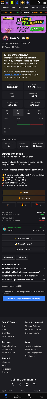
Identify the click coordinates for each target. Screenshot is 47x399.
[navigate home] (2, 2)
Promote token (9, 346)
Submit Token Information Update (24, 298)
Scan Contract (25, 249)
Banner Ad (7, 349)
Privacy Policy (31, 349)
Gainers (26, 7)
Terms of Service (33, 346)
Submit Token (8, 352)
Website (7, 47)
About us (6, 362)
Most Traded (8, 336)
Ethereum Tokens (33, 329)
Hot (19, 7)
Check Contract (25, 244)
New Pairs (35, 7)
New (4, 329)
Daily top (6, 333)
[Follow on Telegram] (20, 384)
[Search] (40, 2)
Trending (5, 7)
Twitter (17, 47)
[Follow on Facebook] (27, 384)
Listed (13, 7)
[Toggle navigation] (44, 2)
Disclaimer (30, 356)
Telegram (6, 369)
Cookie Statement (33, 352)
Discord (5, 372)
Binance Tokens (32, 326)
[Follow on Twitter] (13, 384)
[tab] (7, 112)
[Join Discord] (34, 384)
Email (4, 365)
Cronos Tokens (32, 333)
